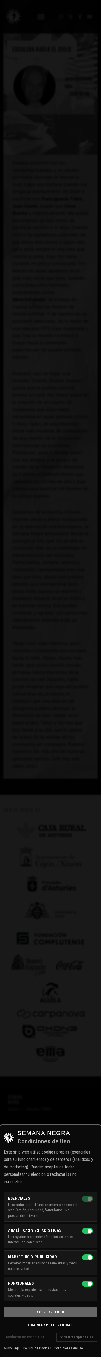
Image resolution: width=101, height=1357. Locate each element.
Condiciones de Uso (68, 1348)
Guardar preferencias (50, 1325)
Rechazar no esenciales (25, 1337)
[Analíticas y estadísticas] (87, 1231)
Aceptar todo (50, 1312)
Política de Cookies (37, 1348)
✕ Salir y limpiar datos (76, 1337)
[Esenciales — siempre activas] (87, 1199)
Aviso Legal (12, 1348)
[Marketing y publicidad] (87, 1257)
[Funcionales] (87, 1284)
